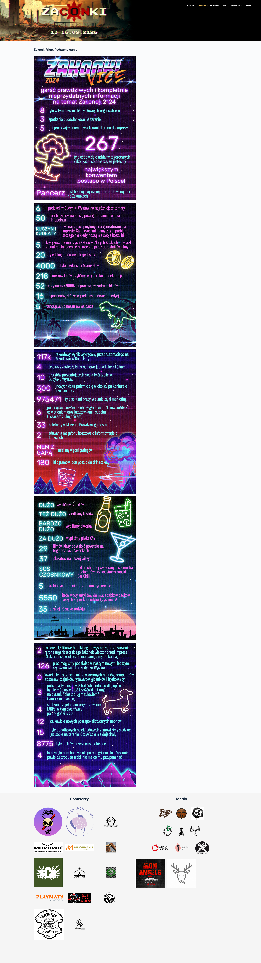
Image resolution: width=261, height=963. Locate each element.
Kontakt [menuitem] (248, 5)
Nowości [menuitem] (191, 5)
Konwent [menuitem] (201, 5)
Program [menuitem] (214, 5)
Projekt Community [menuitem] (232, 5)
